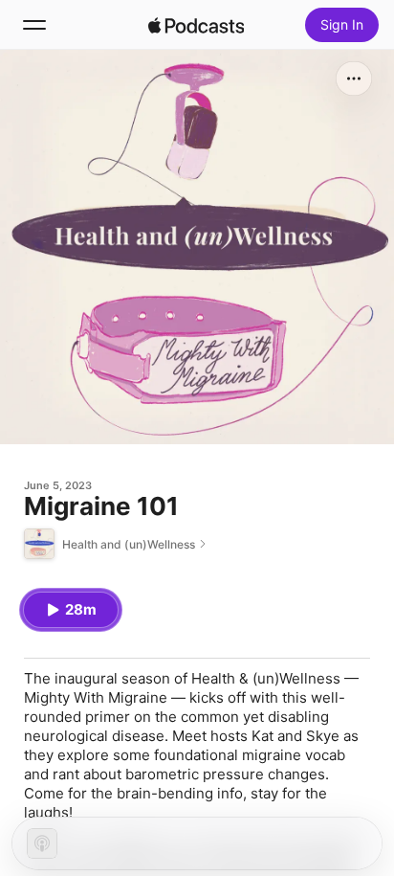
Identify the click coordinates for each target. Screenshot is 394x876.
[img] (196, 24)
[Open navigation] (34, 25)
